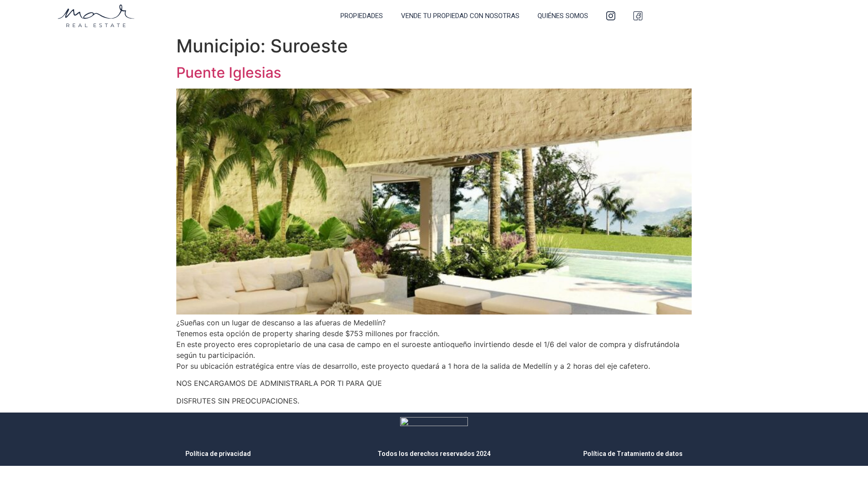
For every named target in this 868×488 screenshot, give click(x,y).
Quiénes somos (563, 16)
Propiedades (361, 16)
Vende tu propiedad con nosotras (460, 16)
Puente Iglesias (228, 72)
